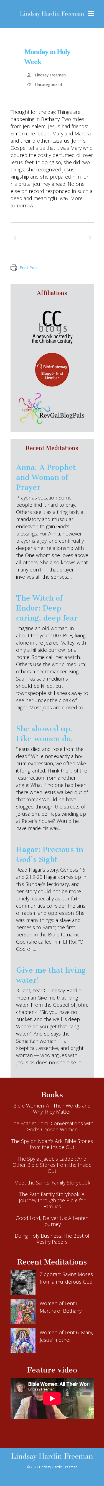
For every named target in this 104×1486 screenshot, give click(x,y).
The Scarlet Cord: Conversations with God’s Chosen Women (52, 1126)
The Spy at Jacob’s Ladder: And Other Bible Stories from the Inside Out (52, 1164)
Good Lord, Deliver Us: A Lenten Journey (52, 1221)
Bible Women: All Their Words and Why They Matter (52, 1108)
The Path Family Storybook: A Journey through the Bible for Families (52, 1200)
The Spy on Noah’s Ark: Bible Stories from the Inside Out (52, 1144)
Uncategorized (48, 84)
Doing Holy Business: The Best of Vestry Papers (52, 1238)
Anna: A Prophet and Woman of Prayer (46, 477)
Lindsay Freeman (50, 75)
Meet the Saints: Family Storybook (52, 1182)
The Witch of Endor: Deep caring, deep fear (47, 608)
